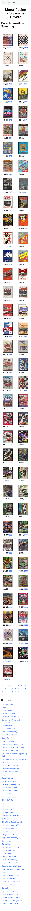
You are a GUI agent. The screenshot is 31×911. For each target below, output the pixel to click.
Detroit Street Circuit (10, 781)
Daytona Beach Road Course (12, 744)
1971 (26, 84)
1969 (10, 48)
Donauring (6, 844)
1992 (26, 409)
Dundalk (5, 888)
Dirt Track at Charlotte (10, 816)
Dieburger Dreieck (9, 797)
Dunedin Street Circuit (10, 894)
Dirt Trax (5, 819)
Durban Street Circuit (10, 904)
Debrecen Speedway (10, 751)
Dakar (4, 707)
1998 (10, 517)
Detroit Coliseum (8, 778)
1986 (10, 318)
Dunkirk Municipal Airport (11, 897)
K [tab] (5, 688)
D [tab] (12, 685)
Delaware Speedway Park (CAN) (14, 759)
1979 (26, 192)
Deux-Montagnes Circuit (11, 784)
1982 (26, 246)
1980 (26, 210)
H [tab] (25, 685)
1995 (10, 463)
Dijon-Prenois (7, 809)
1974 (10, 138)
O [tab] (18, 688)
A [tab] (2, 685)
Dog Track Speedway (10, 838)
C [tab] (9, 685)
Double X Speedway (9, 860)
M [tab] (12, 688)
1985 (26, 300)
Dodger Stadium (8, 835)
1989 (10, 373)
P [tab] (21, 688)
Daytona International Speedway (14, 747)
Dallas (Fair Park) (8, 714)
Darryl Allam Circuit (9, 735)
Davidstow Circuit (8, 738)
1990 (10, 391)
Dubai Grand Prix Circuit (11, 882)
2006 (26, 625)
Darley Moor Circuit (9, 729)
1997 (10, 499)
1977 (10, 174)
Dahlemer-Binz (7, 704)
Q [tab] (25, 688)
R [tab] (2, 691)
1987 (10, 336)
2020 (26, 661)
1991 (26, 391)
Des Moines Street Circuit (11, 769)
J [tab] (2, 688)
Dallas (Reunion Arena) (10, 717)
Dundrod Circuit (8, 891)
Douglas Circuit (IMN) (10, 863)
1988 (10, 355)
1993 (10, 427)
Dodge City (6, 831)
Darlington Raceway (9, 732)
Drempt (5, 872)
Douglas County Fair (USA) (12, 866)
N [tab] (15, 688)
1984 (26, 282)
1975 (10, 156)
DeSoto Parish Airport (10, 772)
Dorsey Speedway (9, 857)
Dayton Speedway (9, 741)
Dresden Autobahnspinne (11, 875)
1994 (10, 445)
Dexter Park (6, 794)
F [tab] (18, 685)
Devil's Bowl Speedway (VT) (12, 791)
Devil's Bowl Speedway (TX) (12, 787)
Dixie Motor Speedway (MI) (12, 822)
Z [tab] (2, 694)
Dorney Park (6, 853)
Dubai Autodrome (8, 879)
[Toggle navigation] (26, 2)
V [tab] (15, 691)
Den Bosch (6, 762)
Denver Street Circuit (10, 765)
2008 (26, 643)
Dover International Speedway (13, 25)
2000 (26, 571)
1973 (26, 120)
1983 (26, 264)
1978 (26, 174)
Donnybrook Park (8, 850)
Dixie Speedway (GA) (10, 825)
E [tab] (15, 685)
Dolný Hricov (7, 841)
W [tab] (18, 691)
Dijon (4, 806)
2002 (26, 589)
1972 (26, 102)
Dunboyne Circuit (8, 885)
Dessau (5, 775)
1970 (25, 66)
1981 (25, 228)
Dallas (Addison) (8, 710)
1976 (26, 156)
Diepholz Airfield (8, 800)
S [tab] (5, 691)
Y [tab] (25, 691)
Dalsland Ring (7, 725)
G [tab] (21, 685)
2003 (10, 607)
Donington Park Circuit (10, 847)
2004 (10, 625)
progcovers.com (9, 2)
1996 (10, 481)
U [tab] (12, 691)
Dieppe (4, 803)
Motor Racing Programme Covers (15, 13)
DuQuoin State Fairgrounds (12, 901)
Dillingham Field (8, 813)
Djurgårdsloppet (8, 828)
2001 (10, 589)
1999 (26, 535)
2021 (10, 679)
